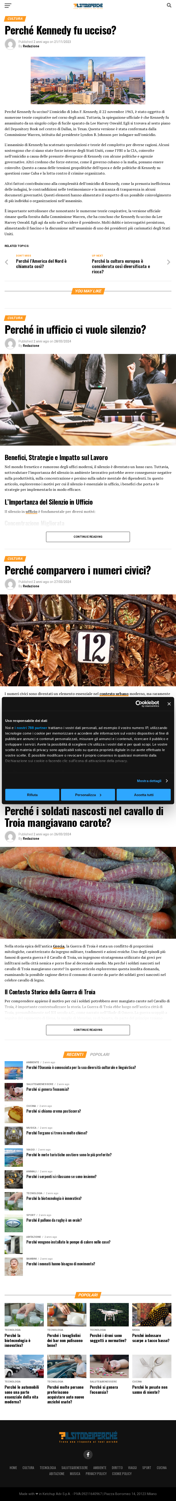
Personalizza (85, 795)
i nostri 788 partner (31, 728)
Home (13, 1467)
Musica (75, 1473)
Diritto (117, 1467)
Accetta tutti (144, 795)
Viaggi (132, 1467)
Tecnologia (48, 1467)
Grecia (58, 946)
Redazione (31, 46)
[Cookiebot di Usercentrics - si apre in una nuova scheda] (139, 703)
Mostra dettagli (149, 781)
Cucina (162, 1467)
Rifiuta (32, 795)
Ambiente (99, 1467)
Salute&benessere (74, 1467)
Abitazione (56, 1473)
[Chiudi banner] (169, 703)
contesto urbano (114, 693)
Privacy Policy (96, 1473)
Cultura (28, 1467)
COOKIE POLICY (122, 1473)
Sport (146, 1467)
